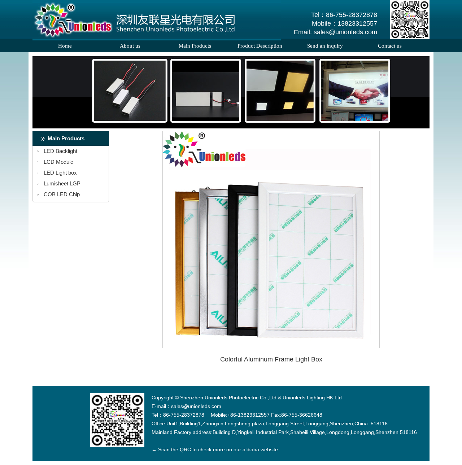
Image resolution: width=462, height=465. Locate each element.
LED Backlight (60, 151)
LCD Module (58, 162)
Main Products (195, 46)
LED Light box (60, 173)
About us (130, 46)
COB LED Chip (62, 194)
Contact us (390, 46)
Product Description (259, 46)
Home (65, 46)
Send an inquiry (325, 46)
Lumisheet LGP (62, 183)
